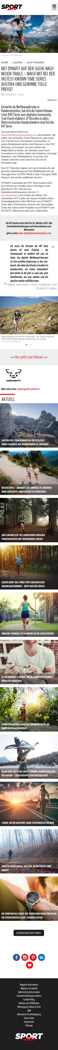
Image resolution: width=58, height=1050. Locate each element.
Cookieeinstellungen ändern (29, 995)
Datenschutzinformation (29, 992)
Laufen (17, 62)
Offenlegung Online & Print (29, 1006)
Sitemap (29, 1025)
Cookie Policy (29, 999)
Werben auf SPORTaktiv (29, 1003)
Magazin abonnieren (29, 984)
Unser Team (29, 1018)
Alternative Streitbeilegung (29, 1014)
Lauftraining (35, 62)
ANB (29, 1010)
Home (4, 62)
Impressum (29, 1021)
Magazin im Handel (29, 988)
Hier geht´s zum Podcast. (29, 357)
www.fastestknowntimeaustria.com (19, 135)
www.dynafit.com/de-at (28, 389)
